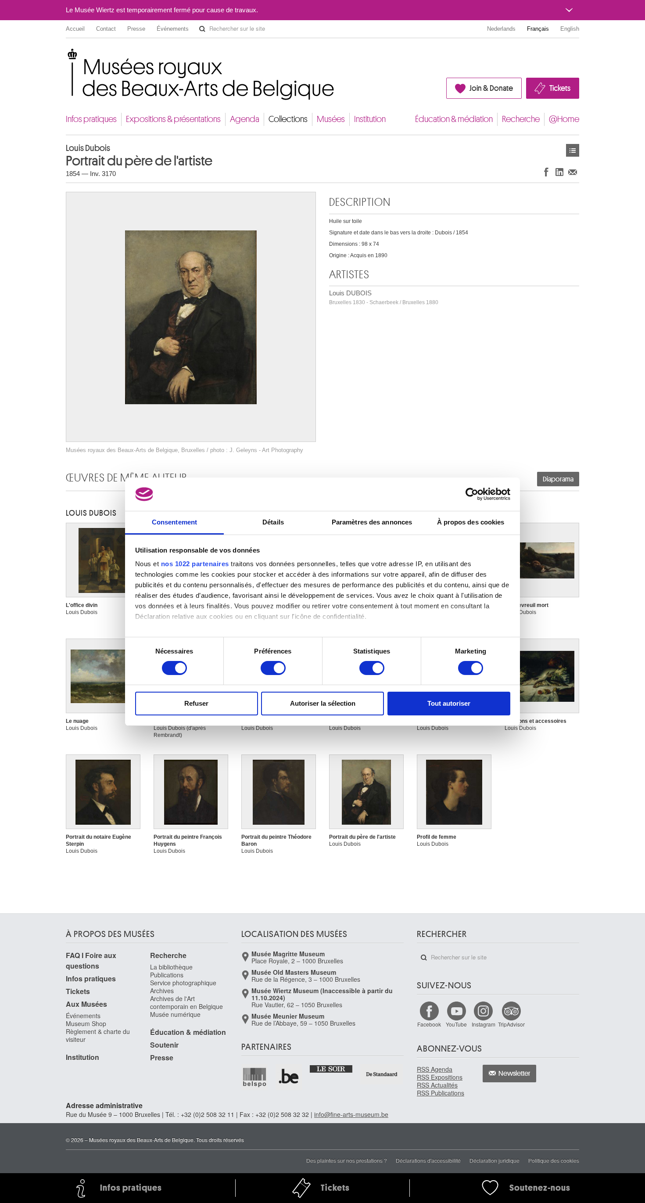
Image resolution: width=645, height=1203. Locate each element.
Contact (106, 28)
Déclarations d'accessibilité (428, 1160)
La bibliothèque (171, 967)
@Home (564, 119)
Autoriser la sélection (322, 703)
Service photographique (183, 983)
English (569, 28)
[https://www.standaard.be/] (382, 1074)
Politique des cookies (553, 1160)
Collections (288, 119)
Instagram (483, 1024)
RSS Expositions (439, 1077)
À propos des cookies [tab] (471, 522)
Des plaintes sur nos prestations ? (346, 1160)
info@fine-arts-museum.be (351, 1114)
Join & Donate (491, 88)
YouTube (456, 1024)
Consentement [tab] (174, 522)
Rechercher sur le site (202, 29)
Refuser (196, 703)
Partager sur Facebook (546, 171)
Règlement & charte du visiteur (98, 1035)
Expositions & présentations (173, 119)
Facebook (429, 1024)
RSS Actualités (437, 1085)
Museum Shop (86, 1023)
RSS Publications (440, 1093)
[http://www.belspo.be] (255, 1077)
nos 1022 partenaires (195, 563)
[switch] (273, 668)
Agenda (244, 119)
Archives (162, 991)
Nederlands (501, 28)
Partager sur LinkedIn (559, 171)
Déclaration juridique (494, 1160)
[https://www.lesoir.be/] (331, 1068)
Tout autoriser (448, 703)
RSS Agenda (434, 1069)
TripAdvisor (511, 1024)
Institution (370, 119)
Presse (136, 28)
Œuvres (572, 150)
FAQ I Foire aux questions (91, 960)
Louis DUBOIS (383, 297)
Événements (173, 28)
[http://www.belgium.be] (289, 1077)
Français (538, 28)
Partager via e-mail (572, 171)
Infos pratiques (91, 119)
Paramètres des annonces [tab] (372, 522)
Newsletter (514, 1073)
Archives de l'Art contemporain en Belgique (186, 1002)
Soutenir (164, 1045)
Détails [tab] (273, 522)
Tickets (559, 88)
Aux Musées (86, 1004)
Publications (166, 975)
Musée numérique (175, 1014)
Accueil (75, 28)
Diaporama (558, 479)
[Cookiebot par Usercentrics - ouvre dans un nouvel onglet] (472, 494)
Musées (331, 119)
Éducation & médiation (454, 119)
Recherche (521, 119)
